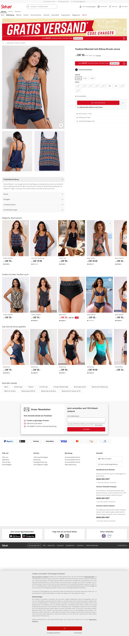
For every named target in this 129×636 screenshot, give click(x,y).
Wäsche (18, 15)
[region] (64, 603)
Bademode (10, 43)
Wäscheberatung (70, 465)
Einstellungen (78, 633)
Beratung (68, 453)
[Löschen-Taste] (55, 6)
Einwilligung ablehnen (53, 633)
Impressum (60, 545)
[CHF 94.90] (99, 238)
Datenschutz (51, 545)
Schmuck (46, 15)
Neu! (2, 15)
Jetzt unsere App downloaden (22, 532)
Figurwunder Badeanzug (100, 387)
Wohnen (18, 11)
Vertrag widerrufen (34, 545)
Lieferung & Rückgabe (41, 457)
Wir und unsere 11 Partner (40, 577)
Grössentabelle (81, 96)
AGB (44, 545)
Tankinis (31, 387)
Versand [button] (98, 55)
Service (36, 453)
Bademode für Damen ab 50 (71, 391)
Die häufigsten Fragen (41, 465)
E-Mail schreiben (104, 459)
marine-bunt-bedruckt (85, 69)
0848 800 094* (103, 479)
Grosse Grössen (36, 15)
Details (6, 194)
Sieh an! (5, 453)
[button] (3, 43)
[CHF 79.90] (43, 238)
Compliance (80, 545)
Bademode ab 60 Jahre (48, 391)
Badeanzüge (18, 387)
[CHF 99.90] (99, 347)
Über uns (5, 457)
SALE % (84, 15)
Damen (3, 11)
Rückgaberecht (70, 545)
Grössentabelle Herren (72, 460)
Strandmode (43, 387)
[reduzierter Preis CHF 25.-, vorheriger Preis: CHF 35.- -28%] (71, 295)
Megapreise (76, 15)
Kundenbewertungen (11, 210)
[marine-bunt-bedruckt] (76, 69)
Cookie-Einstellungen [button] (92, 545)
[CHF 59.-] (15, 238)
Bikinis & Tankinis (20, 43)
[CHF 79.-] (15, 347)
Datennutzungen (89, 577)
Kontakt (99, 453)
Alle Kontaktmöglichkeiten (109, 464)
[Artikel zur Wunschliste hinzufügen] (122, 103)
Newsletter (5, 460)
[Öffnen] (124, 38)
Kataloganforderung (40, 462)
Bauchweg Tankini (80, 387)
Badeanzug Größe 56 (28, 391)
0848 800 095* (103, 498)
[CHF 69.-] (99, 295)
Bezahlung (37, 460)
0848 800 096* (103, 517)
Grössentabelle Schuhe (72, 462)
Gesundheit (55, 15)
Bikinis (6, 387)
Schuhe (26, 15)
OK (64, 628)
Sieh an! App (6, 462)
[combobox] (45, 6)
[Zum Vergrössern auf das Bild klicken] (61, 125)
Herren (10, 11)
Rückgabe (7, 199)
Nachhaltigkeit (7, 465)
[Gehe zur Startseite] (6, 6)
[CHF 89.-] (71, 238)
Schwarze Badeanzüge (61, 387)
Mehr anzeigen (98, 425)
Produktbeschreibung (11, 179)
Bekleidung (10, 15)
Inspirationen (65, 15)
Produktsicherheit (9, 205)
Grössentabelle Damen (72, 457)
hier (93, 586)
